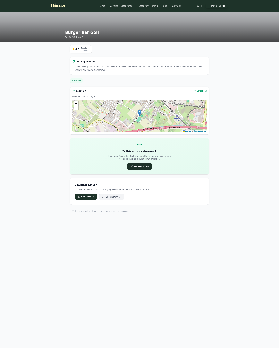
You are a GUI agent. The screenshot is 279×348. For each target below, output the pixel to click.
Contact (176, 5)
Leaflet (188, 131)
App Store (86, 196)
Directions (202, 90)
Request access (141, 166)
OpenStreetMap (200, 131)
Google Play (112, 196)
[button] (139, 113)
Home (102, 5)
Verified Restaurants (121, 5)
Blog (164, 5)
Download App (218, 5)
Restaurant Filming (147, 5)
